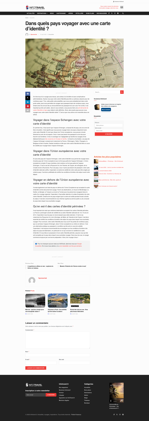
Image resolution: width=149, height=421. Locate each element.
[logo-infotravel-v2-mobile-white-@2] (34, 385)
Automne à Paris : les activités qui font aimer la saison (57, 310)
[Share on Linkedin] (27, 102)
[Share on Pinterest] (27, 106)
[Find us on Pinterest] (118, 13)
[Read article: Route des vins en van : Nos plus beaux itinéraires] (80, 301)
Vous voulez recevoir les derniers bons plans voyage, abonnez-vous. (108, 7)
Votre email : (98, 128)
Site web (61, 359)
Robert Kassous (76, 414)
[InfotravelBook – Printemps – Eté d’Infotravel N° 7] (116, 393)
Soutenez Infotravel (119, 1)
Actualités (30, 13)
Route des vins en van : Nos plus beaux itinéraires (79, 310)
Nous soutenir (106, 109)
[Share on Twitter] (27, 98)
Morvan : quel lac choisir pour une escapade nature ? (34, 310)
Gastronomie (61, 13)
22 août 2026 (74, 314)
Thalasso (87, 400)
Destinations (41, 13)
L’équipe (61, 395)
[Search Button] (123, 13)
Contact (61, 392)
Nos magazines (102, 13)
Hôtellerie (79, 13)
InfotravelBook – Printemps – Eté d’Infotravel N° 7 (114, 406)
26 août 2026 (29, 314)
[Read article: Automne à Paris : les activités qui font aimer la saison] (58, 301)
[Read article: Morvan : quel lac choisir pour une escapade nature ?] (35, 301)
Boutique (87, 403)
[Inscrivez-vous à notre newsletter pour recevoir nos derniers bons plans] (122, 7)
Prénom (97, 122)
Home (26, 17)
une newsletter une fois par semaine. (70, 246)
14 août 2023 (43, 34)
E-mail (27, 359)
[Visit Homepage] (35, 7)
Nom (27, 351)
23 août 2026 (52, 314)
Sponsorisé (34, 34)
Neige (52, 13)
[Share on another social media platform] (27, 110)
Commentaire (29, 330)
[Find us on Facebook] (114, 414)
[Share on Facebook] (27, 94)
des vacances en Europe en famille (56, 139)
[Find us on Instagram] (114, 13)
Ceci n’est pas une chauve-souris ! (108, 186)
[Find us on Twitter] (112, 13)
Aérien (70, 13)
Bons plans (90, 13)
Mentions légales (64, 400)
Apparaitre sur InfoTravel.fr (67, 398)
